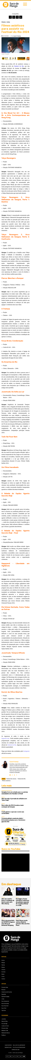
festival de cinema (11, 778)
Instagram (26, 751)
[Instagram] (10, 1056)
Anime (3, 816)
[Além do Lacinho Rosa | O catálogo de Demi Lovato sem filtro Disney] (8, 891)
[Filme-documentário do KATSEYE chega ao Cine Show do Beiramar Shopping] (8, 913)
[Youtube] (24, 1056)
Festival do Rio (12, 745)
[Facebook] (10, 17)
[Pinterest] (17, 17)
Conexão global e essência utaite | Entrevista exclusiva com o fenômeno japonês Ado (13, 820)
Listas (8, 22)
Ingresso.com (5, 738)
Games (3, 797)
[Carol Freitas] (5, 768)
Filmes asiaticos (6, 780)
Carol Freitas (17, 36)
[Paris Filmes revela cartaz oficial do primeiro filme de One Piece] (22, 913)
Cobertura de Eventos (7, 790)
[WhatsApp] (20, 17)
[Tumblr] (14, 774)
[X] (13, 17)
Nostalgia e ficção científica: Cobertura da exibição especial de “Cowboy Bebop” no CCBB (22, 902)
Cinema (4, 22)
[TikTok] (12, 774)
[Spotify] (10, 774)
